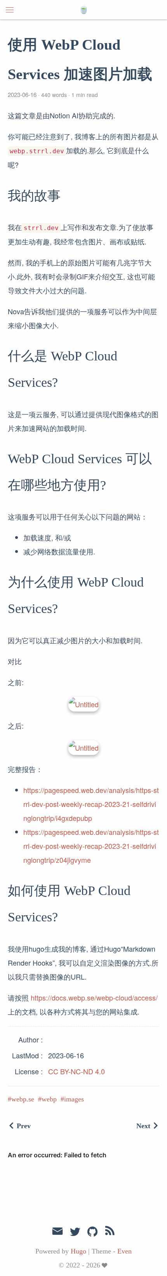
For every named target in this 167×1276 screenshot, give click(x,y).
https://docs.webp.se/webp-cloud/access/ (94, 997)
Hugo (78, 1251)
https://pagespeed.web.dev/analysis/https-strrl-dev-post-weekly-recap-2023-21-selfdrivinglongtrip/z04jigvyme (91, 846)
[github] (92, 1232)
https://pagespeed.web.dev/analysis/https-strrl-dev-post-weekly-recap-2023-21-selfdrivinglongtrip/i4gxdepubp (91, 804)
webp (49, 1099)
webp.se (22, 1099)
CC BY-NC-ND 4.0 (76, 1071)
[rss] (110, 1232)
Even (124, 1251)
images (74, 1099)
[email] (57, 1231)
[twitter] (75, 1232)
